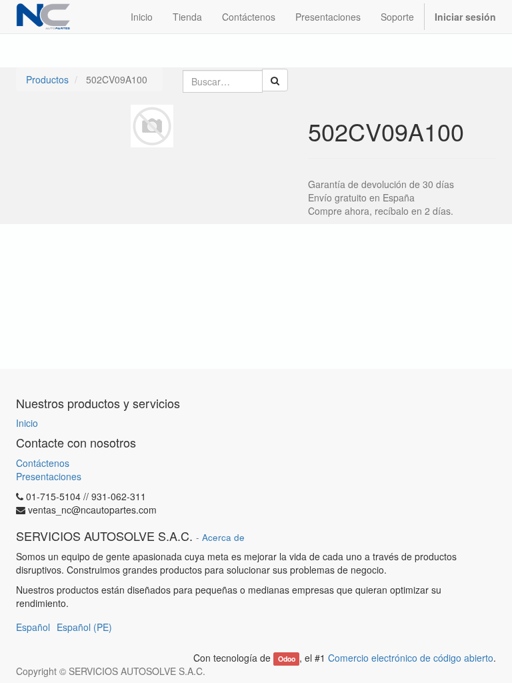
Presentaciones (48, 476)
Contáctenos (42, 463)
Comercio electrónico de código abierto (410, 657)
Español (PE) (84, 627)
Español (33, 627)
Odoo (286, 659)
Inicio (27, 423)
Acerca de (223, 537)
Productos (47, 79)
